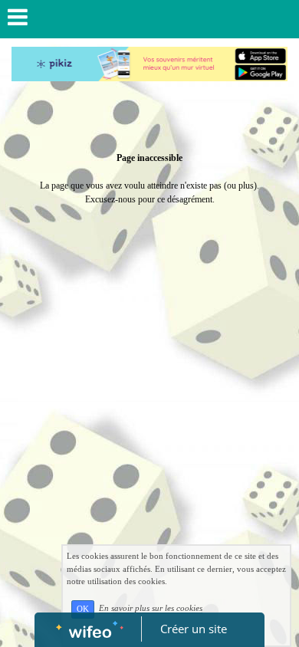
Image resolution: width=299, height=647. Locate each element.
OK (83, 609)
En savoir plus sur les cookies (150, 608)
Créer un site (193, 628)
